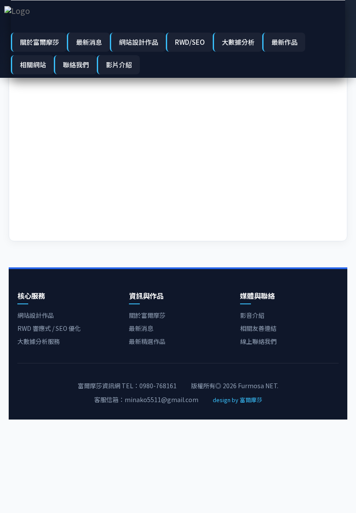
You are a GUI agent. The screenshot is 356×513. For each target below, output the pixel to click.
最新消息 (89, 42)
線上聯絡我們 (258, 341)
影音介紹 (252, 315)
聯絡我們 (76, 64)
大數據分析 (238, 42)
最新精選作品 (147, 341)
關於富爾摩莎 (39, 42)
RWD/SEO (190, 42)
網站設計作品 (138, 42)
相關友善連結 (258, 328)
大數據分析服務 (38, 341)
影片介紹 (119, 64)
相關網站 (33, 64)
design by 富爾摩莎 (237, 400)
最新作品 (284, 42)
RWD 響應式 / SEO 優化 (49, 328)
